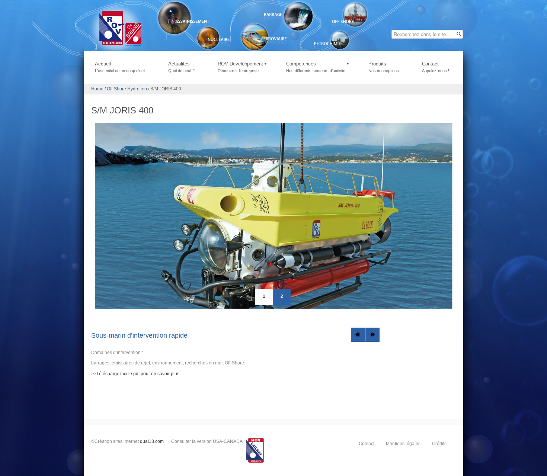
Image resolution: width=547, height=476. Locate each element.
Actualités (181, 67)
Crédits (439, 443)
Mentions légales (403, 443)
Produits (383, 67)
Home (97, 88)
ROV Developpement (240, 67)
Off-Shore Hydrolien (127, 88)
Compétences (315, 67)
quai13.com (152, 441)
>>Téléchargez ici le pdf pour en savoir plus (135, 373)
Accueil (120, 67)
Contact (435, 67)
